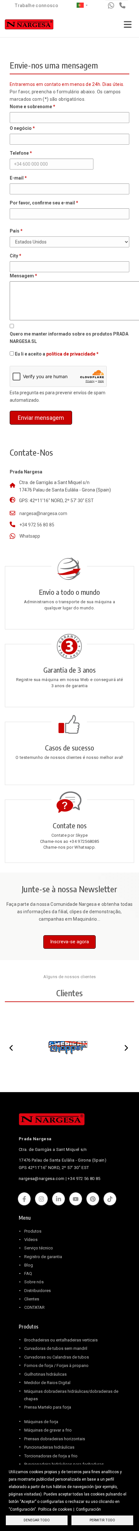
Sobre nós (34, 1281)
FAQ (28, 1273)
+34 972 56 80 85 (36, 524)
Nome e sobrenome (31, 106)
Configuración (88, 1509)
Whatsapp (29, 536)
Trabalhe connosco (36, 5)
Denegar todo (37, 1520)
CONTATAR (34, 1307)
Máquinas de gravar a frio (48, 1430)
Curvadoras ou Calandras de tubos (56, 1357)
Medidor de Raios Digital (47, 1382)
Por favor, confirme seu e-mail (42, 202)
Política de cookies (55, 1509)
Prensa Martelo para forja (47, 1407)
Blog (28, 1265)
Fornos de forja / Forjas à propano (56, 1365)
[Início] (29, 26)
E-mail (17, 178)
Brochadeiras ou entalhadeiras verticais (61, 1340)
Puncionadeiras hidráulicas (49, 1447)
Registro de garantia (43, 1256)
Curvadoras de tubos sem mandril (55, 1348)
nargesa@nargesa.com (43, 513)
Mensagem (22, 275)
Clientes (31, 1299)
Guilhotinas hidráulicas (45, 1374)
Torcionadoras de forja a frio (51, 1455)
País (14, 230)
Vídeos (30, 1239)
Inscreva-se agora (69, 942)
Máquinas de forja (41, 1421)
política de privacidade (70, 354)
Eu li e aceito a (55, 354)
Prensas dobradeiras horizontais (54, 1438)
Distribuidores (37, 1290)
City (14, 255)
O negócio (21, 128)
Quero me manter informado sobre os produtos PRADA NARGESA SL (69, 337)
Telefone (19, 153)
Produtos (32, 1231)
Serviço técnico (38, 1248)
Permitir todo (102, 1520)
